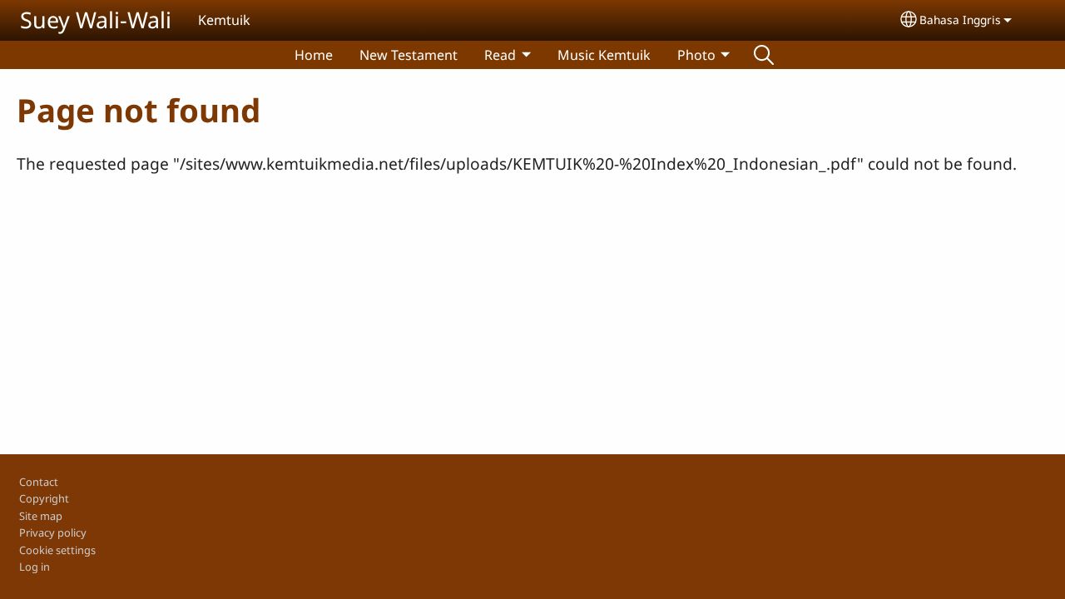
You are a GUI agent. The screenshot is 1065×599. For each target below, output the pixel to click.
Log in (34, 566)
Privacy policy (53, 532)
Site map (40, 515)
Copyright (44, 498)
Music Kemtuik (604, 55)
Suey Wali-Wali (95, 19)
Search (764, 55)
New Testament (408, 55)
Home (314, 55)
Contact (38, 481)
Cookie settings (57, 549)
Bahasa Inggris (960, 19)
